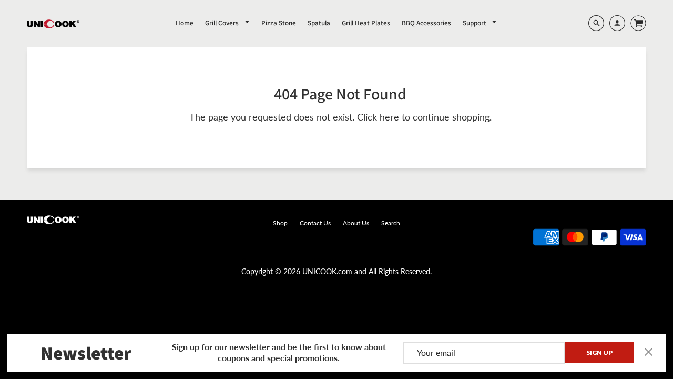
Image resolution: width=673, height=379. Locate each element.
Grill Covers (222, 22)
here (389, 117)
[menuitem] (184, 22)
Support (475, 22)
